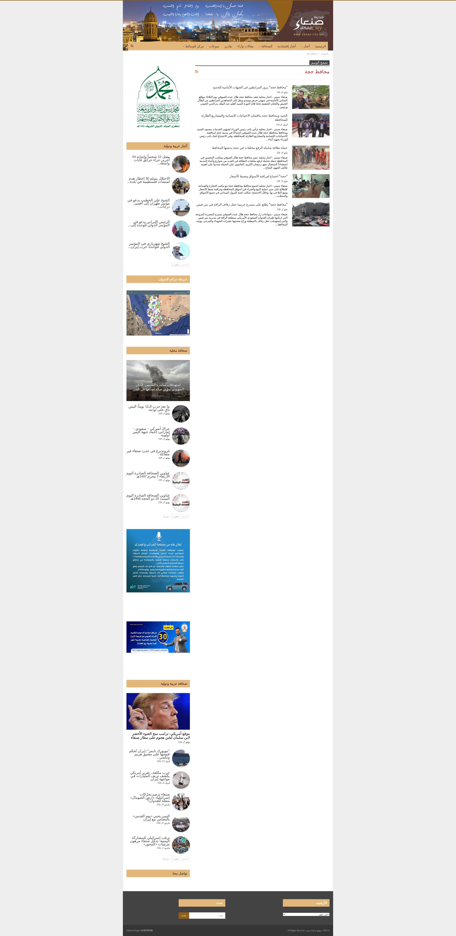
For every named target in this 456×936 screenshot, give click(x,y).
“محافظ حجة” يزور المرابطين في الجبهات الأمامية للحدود (250, 87)
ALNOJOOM (147, 930)
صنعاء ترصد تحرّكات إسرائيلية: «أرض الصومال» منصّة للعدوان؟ (150, 798)
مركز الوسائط (194, 46)
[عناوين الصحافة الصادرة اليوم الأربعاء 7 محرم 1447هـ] (181, 481)
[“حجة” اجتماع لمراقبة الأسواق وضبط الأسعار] (311, 186)
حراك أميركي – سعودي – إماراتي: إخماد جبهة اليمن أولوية (151, 432)
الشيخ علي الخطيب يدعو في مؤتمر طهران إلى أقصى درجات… (148, 204)
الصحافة (266, 46)
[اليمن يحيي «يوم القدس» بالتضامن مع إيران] (181, 823)
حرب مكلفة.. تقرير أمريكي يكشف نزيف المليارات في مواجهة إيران (150, 776)
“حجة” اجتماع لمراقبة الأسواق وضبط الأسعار (258, 176)
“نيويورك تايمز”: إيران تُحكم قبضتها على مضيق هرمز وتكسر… (149, 754)
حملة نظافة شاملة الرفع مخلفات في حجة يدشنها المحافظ (249, 148)
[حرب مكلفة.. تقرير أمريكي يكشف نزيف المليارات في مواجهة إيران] (181, 780)
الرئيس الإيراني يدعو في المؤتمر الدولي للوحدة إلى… (149, 223)
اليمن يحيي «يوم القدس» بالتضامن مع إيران (151, 818)
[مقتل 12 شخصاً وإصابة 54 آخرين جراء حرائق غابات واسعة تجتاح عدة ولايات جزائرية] (181, 164)
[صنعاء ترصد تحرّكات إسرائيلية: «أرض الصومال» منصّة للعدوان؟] (181, 802)
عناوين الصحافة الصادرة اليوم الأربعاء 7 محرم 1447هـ (148, 475)
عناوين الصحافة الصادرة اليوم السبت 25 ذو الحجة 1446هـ (148, 497)
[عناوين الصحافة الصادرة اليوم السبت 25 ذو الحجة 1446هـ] (181, 503)
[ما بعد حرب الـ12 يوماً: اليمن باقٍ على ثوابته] (181, 414)
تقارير (228, 46)
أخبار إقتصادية (287, 46)
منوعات (214, 46)
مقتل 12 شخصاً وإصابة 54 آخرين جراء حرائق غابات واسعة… (151, 160)
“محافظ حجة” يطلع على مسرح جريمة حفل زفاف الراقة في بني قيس (241, 204)
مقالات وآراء (245, 46)
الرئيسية (320, 46)
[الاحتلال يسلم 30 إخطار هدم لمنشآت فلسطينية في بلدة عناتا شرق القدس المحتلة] (181, 186)
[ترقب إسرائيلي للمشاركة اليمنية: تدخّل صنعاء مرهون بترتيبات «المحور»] (181, 845)
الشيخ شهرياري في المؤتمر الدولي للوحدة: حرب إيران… (149, 245)
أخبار (307, 46)
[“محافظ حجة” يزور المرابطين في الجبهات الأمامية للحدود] (311, 97)
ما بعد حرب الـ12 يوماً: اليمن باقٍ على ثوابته (149, 408)
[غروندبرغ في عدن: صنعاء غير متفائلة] (181, 458)
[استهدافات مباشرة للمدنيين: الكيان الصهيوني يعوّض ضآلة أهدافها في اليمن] (158, 380)
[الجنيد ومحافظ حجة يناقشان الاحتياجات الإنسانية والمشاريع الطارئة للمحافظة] (311, 125)
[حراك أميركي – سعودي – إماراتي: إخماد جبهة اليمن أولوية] (181, 436)
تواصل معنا (180, 873)
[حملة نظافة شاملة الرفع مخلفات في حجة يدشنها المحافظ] (311, 157)
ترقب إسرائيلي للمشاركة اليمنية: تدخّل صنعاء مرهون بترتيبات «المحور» (150, 841)
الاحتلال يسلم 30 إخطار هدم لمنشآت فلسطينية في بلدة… (149, 180)
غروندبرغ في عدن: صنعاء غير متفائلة (148, 452)
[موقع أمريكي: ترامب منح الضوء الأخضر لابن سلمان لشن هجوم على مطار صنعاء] (158, 711)
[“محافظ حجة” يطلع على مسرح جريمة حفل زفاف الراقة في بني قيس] (311, 214)
